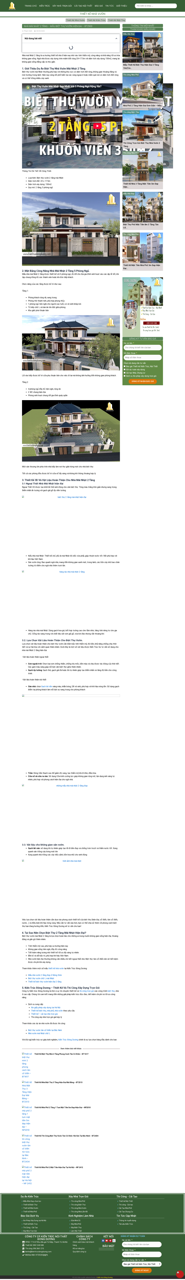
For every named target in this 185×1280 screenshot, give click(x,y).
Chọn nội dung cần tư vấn (135, 363)
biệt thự (111, 991)
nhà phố (50, 1010)
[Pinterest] (110, 1240)
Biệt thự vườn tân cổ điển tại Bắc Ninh (45, 1030)
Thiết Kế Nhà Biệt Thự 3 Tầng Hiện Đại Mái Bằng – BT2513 (58, 1082)
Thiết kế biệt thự (38, 1010)
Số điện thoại (130, 353)
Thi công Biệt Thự (131, 112)
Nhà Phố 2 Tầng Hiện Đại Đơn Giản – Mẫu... (143, 105)
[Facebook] (103, 1240)
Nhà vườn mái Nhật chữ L (39, 1033)
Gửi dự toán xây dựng (135, 369)
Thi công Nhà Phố (131, 75)
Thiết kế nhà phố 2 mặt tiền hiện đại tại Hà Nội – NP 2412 (58, 1167)
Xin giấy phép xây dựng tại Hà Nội (45, 1007)
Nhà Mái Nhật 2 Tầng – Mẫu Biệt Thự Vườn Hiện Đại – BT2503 (58, 26)
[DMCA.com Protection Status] (106, 1249)
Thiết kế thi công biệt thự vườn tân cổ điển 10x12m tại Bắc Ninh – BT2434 (66, 1136)
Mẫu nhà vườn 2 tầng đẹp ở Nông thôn (45, 975)
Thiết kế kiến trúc (96, 20)
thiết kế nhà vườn (56, 968)
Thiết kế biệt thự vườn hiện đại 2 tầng (44, 981)
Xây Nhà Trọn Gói (78, 1196)
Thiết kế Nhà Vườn (92, 13)
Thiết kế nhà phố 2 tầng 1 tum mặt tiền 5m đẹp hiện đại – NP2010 (62, 1107)
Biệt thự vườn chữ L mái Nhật (41, 978)
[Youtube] (106, 1240)
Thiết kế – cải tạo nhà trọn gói (44, 1014)
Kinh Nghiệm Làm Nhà (81, 1215)
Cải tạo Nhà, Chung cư (135, 373)
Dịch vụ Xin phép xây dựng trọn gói (141, 376)
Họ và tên (128, 343)
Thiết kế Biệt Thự (116, 20)
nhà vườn (59, 1010)
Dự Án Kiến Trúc (30, 1196)
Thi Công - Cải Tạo (126, 1196)
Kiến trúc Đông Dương (105, 1277)
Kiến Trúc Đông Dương (68, 1040)
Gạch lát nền (47, 686)
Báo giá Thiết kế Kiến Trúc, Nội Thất (142, 366)
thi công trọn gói (86, 991)
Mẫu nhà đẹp (128, 34)
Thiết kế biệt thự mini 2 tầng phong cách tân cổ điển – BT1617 (61, 1054)
